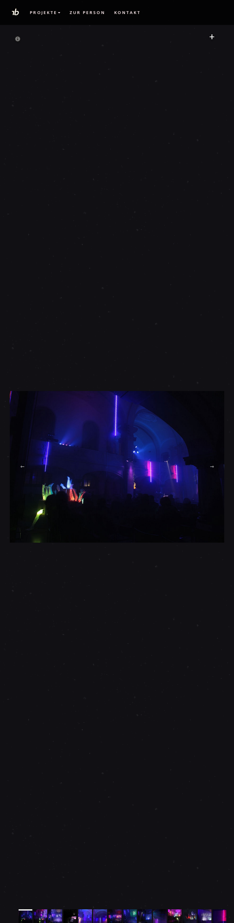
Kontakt (127, 12)
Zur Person (87, 12)
